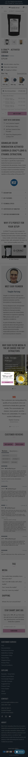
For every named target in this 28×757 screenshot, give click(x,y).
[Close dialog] (26, 372)
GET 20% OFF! (7, 382)
